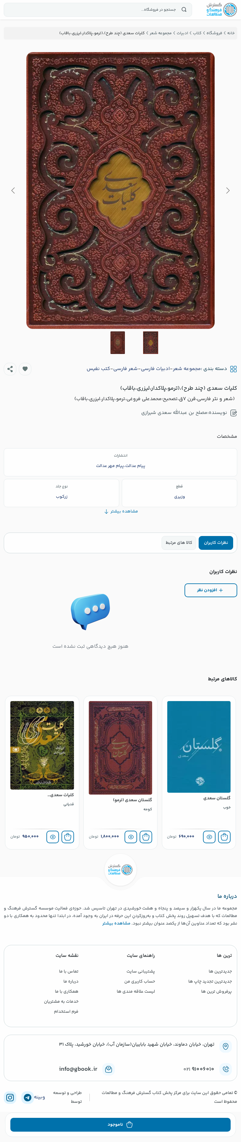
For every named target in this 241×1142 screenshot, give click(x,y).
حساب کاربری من (139, 981)
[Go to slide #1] (151, 342)
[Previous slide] (227, 190)
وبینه (39, 1097)
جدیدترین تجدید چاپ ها (210, 981)
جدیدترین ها (220, 971)
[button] (25, 369)
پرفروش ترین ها (216, 991)
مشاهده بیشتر (116, 923)
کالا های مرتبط (179, 542)
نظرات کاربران (216, 542)
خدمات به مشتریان (61, 1001)
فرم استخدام (66, 1011)
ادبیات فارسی (155, 369)
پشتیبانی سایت (140, 971)
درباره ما (70, 981)
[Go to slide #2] (118, 342)
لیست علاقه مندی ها (136, 991)
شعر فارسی (125, 369)
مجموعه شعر (187, 369)
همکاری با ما (66, 991)
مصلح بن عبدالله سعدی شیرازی (174, 413)
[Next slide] (13, 190)
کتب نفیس (98, 369)
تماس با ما (68, 971)
